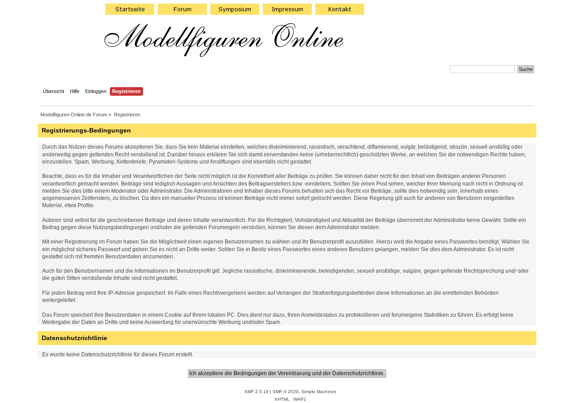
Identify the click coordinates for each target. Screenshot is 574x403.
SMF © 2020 (286, 391)
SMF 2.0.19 (256, 391)
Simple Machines (318, 391)
